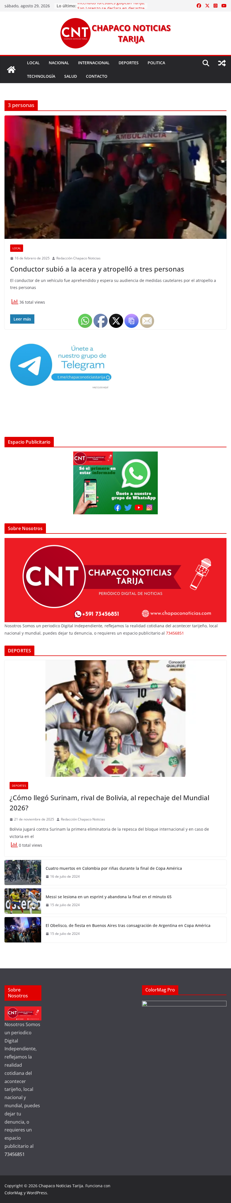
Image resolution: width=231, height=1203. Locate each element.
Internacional (94, 62)
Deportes (129, 62)
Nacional (59, 62)
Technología (41, 76)
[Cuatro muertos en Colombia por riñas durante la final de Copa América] (23, 872)
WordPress (37, 1192)
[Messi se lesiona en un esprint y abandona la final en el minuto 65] (23, 901)
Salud (70, 76)
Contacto (96, 76)
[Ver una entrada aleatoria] (221, 63)
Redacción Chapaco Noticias (78, 258)
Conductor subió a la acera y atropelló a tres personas (97, 268)
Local (33, 62)
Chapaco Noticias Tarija (61, 1185)
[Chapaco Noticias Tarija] (11, 69)
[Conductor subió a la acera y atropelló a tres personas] (115, 177)
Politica (156, 62)
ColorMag (14, 1192)
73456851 (175, 633)
